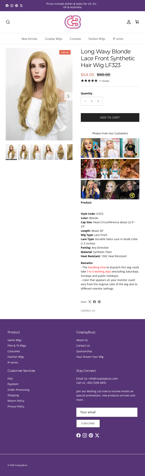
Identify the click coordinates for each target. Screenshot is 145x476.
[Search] (8, 22)
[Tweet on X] (89, 301)
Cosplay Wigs (53, 38)
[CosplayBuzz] (72, 22)
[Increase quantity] (99, 101)
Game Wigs (15, 340)
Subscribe (88, 423)
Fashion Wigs (97, 38)
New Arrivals (29, 38)
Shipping (13, 395)
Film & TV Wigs (17, 345)
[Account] (128, 22)
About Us (82, 340)
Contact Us (88, 310)
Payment (13, 384)
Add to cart (110, 117)
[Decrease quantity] (84, 101)
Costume (75, 38)
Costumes (14, 351)
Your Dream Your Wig (89, 357)
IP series (118, 38)
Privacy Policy (16, 406)
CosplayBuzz (21, 465)
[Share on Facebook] (94, 301)
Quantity (86, 93)
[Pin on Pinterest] (99, 301)
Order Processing (18, 389)
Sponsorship (84, 351)
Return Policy (16, 400)
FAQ (10, 378)
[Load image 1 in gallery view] (39, 94)
